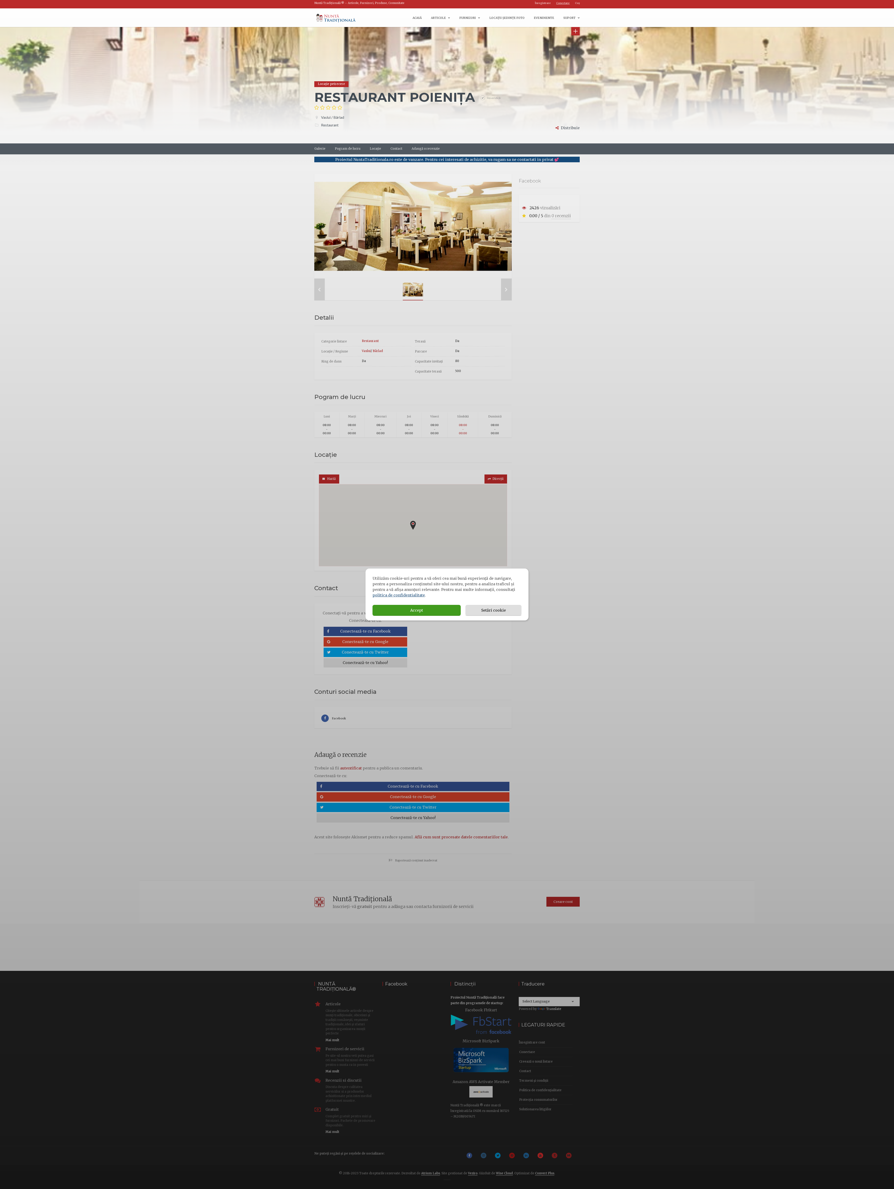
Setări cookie (493, 610)
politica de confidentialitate (398, 595)
